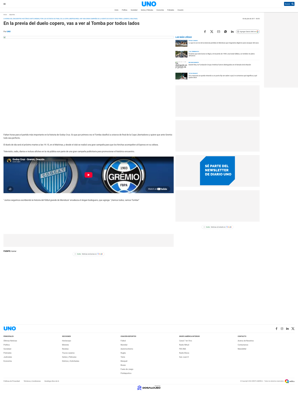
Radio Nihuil (184, 345)
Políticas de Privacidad (11, 381)
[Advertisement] (88, 240)
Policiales (170, 10)
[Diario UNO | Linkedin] (287, 328)
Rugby (123, 353)
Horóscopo (66, 341)
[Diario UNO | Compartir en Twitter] (211, 31)
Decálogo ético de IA (51, 381)
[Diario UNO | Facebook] (276, 328)
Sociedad (134, 10)
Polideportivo (126, 373)
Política (124, 10)
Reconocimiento (194, 62)
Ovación (180, 10)
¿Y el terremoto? (194, 51)
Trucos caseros (68, 353)
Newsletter (242, 349)
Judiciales (7, 357)
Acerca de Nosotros (246, 341)
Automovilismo (127, 349)
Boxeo (123, 365)
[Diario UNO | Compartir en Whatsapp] (225, 31)
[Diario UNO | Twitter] (293, 328)
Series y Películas (147, 10)
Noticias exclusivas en (86, 254)
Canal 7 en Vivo (185, 341)
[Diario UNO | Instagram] (282, 328)
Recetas (65, 349)
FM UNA (182, 349)
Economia (160, 10)
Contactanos (243, 345)
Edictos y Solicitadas (70, 361)
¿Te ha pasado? (193, 73)
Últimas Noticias (10, 341)
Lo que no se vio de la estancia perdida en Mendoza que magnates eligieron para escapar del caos (224, 43)
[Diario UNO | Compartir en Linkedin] (232, 31)
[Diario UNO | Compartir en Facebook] (204, 31)
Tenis (123, 357)
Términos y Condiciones (32, 381)
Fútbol (123, 341)
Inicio (116, 10)
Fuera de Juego (127, 369)
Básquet (124, 361)
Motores (65, 345)
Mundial (124, 345)
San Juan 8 (184, 357)
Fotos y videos (193, 40)
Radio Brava (184, 353)
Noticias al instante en (215, 227)
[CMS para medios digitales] (149, 388)
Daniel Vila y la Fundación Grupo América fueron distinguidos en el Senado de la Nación (220, 65)
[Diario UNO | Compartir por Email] (218, 31)
